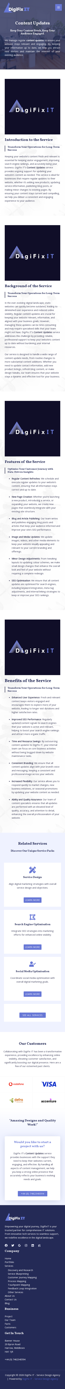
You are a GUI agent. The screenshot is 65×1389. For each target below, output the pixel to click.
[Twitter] (12, 1245)
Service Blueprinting (18, 1273)
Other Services (15, 1292)
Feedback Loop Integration (22, 1288)
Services (9, 1265)
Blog (7, 1303)
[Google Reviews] (19, 1245)
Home (8, 1258)
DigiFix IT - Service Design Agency (40, 1378)
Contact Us (11, 1299)
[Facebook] (6, 1245)
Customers (10, 1327)
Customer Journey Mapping (22, 1277)
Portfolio (9, 1262)
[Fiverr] (39, 1245)
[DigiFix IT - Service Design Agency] (16, 7)
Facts (7, 1323)
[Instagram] (26, 1245)
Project (8, 1316)
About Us (10, 1295)
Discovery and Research (20, 1270)
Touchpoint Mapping (19, 1284)
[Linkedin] (32, 1245)
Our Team (10, 1319)
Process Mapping (17, 1281)
